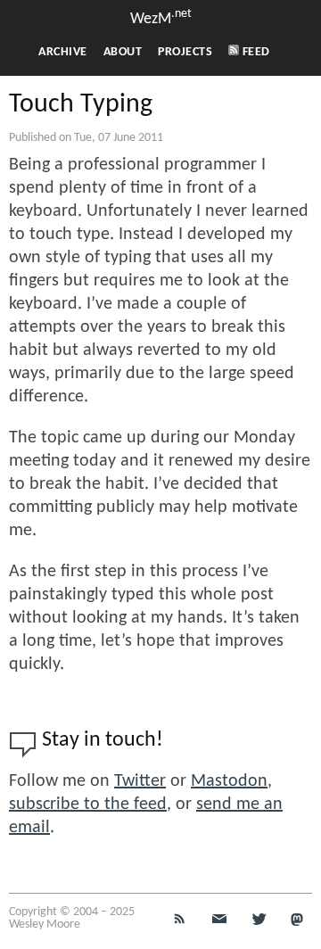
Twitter (140, 781)
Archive (62, 52)
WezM (161, 19)
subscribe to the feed (88, 804)
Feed (254, 52)
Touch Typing (80, 105)
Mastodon (229, 781)
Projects (185, 52)
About (123, 52)
